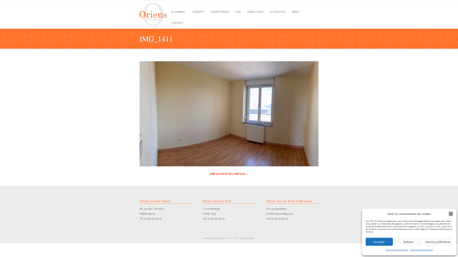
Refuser (408, 242)
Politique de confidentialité (397, 250)
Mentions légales (247, 237)
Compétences (220, 11)
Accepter (379, 242)
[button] (451, 214)
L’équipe (197, 11)
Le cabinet (178, 11)
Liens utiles (255, 11)
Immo (295, 11)
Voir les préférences (438, 242)
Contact (177, 22)
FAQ (238, 11)
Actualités (277, 11)
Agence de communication (215, 237)
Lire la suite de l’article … (229, 173)
